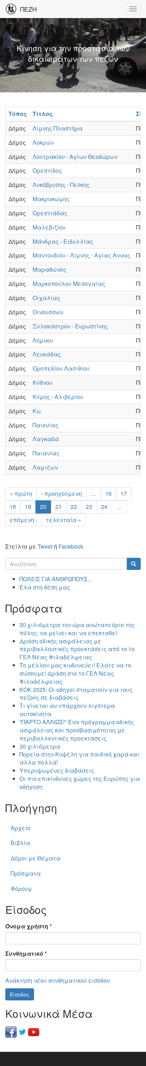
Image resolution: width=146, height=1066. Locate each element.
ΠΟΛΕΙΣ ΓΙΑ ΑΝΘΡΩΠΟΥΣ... (55, 579)
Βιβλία (20, 843)
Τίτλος (43, 114)
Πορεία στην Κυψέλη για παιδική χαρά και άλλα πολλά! (79, 758)
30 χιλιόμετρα (39, 746)
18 (13, 507)
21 (58, 507)
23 (89, 507)
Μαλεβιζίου (49, 227)
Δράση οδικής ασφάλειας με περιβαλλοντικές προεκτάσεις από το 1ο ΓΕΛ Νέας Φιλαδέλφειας (77, 649)
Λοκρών (43, 142)
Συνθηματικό (26, 953)
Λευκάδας (47, 354)
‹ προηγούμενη (61, 493)
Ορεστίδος (47, 170)
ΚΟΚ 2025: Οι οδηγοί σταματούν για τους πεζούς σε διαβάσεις (76, 693)
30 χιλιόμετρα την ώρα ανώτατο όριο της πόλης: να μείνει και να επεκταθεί (77, 629)
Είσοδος (19, 994)
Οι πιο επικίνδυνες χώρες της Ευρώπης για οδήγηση (79, 782)
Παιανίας (46, 453)
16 (108, 493)
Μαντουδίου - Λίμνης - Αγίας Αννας (81, 255)
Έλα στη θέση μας (44, 587)
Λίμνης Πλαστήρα (58, 128)
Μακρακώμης (51, 199)
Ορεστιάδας (50, 213)
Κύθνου (42, 382)
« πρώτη (21, 493)
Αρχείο (20, 828)
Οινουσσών (48, 312)
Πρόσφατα (26, 873)
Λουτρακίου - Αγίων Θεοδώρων (75, 156)
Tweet (45, 546)
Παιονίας (45, 425)
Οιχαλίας (46, 298)
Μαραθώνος (49, 269)
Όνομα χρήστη (28, 926)
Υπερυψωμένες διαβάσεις (56, 770)
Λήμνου (43, 340)
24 (104, 507)
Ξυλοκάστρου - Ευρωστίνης (70, 326)
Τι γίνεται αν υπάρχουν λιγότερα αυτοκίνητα (67, 709)
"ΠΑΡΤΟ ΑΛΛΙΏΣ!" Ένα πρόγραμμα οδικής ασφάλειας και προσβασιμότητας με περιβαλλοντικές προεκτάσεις (76, 730)
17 (123, 493)
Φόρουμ (21, 888)
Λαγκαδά (46, 439)
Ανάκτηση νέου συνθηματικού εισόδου (57, 980)
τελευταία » (63, 520)
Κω (37, 411)
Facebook (70, 546)
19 (28, 507)
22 (74, 507)
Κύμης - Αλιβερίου (58, 397)
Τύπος (18, 114)
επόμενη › (23, 520)
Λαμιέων (45, 467)
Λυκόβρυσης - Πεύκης (61, 185)
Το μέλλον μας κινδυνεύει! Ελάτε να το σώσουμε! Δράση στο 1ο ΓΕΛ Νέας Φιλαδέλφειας (75, 673)
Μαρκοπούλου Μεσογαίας (69, 283)
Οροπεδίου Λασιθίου (61, 368)
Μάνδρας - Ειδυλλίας (63, 241)
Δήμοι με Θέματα (35, 858)
